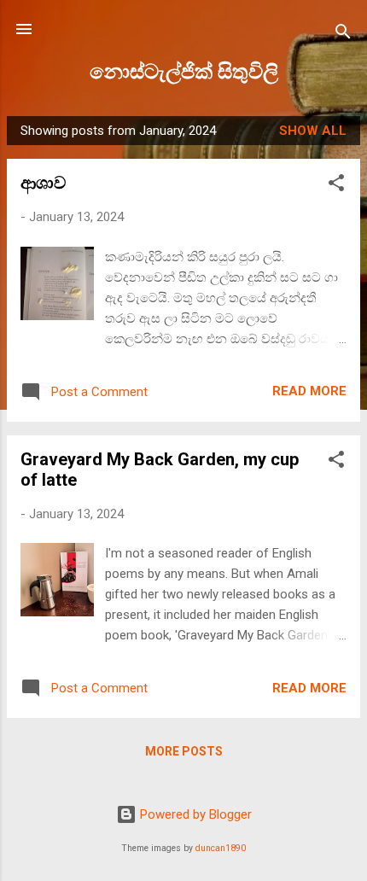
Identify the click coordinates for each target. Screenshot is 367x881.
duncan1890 (220, 848)
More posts (184, 751)
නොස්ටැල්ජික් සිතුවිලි (184, 72)
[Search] (343, 35)
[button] (336, 185)
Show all (313, 130)
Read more (309, 391)
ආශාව (43, 182)
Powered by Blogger (194, 814)
